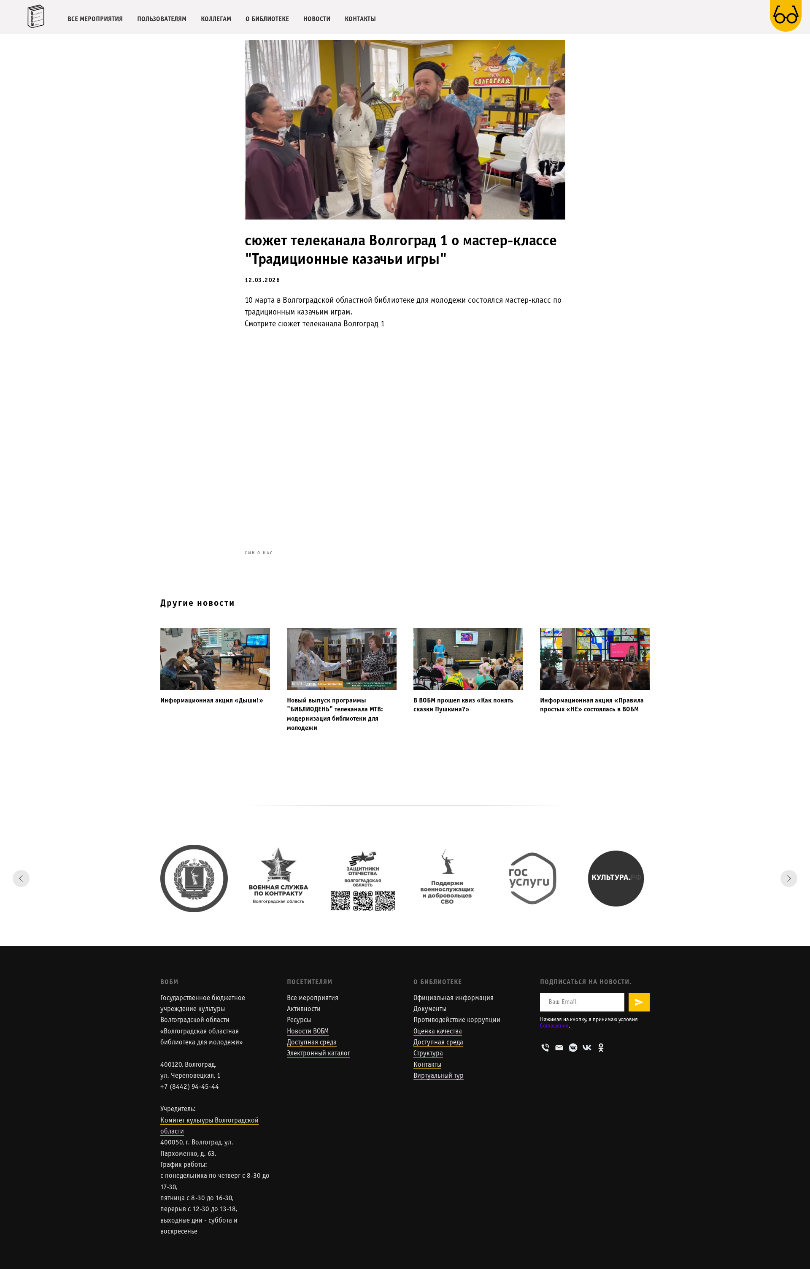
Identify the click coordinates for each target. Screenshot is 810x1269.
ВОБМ (169, 982)
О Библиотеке (437, 982)
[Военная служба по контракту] (278, 878)
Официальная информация (453, 998)
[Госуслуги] (531, 878)
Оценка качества (437, 1031)
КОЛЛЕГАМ (216, 19)
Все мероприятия (312, 998)
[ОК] (601, 1047)
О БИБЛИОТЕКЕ (267, 19)
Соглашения (554, 1026)
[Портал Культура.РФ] (616, 878)
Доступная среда (312, 1042)
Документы (429, 1009)
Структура (428, 1053)
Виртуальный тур (438, 1076)
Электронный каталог (318, 1053)
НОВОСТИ (316, 19)
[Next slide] (788, 878)
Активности (304, 1009)
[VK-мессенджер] (573, 1047)
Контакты (427, 1065)
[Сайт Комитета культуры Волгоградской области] (194, 878)
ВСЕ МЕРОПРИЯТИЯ (95, 19)
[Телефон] (545, 1047)
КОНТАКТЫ (360, 19)
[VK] (587, 1047)
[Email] (559, 1047)
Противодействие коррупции (456, 1020)
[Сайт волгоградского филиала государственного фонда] (363, 878)
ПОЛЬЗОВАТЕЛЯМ (161, 19)
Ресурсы (299, 1020)
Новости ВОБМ (308, 1031)
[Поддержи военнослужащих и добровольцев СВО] (447, 878)
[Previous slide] (21, 878)
